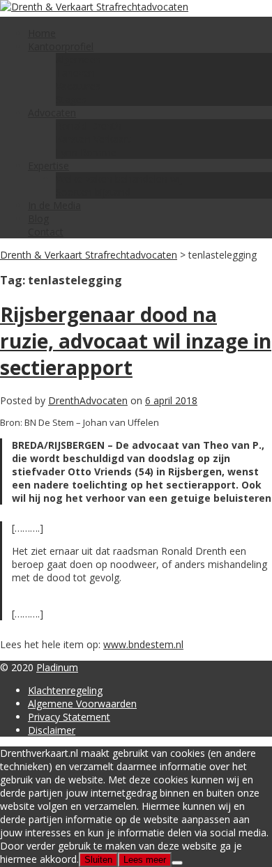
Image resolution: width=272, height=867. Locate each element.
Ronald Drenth (88, 125)
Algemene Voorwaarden (82, 703)
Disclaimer (51, 730)
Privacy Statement (69, 716)
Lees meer (144, 859)
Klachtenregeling (65, 690)
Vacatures (78, 86)
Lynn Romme (86, 152)
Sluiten (98, 859)
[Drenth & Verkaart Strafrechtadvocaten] (94, 6)
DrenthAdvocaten (88, 400)
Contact (45, 231)
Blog (38, 218)
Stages (71, 99)
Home (42, 33)
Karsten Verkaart (93, 139)
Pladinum (57, 667)
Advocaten (52, 112)
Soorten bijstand (93, 192)
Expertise (48, 165)
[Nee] (177, 863)
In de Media (54, 205)
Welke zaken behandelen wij (119, 178)
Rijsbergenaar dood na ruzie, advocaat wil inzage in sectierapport (135, 341)
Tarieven (75, 72)
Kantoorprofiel (60, 46)
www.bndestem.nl (143, 644)
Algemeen (78, 59)
